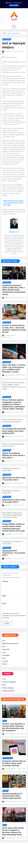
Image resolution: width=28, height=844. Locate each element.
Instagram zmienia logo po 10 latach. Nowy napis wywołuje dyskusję (14, 763)
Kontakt (4, 664)
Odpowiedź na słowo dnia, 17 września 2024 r (14, 478)
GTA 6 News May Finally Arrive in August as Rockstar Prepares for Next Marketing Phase (13, 831)
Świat (3, 646)
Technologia (5, 655)
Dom (3, 640)
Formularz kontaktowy (9, 682)
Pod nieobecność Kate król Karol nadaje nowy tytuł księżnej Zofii (14, 431)
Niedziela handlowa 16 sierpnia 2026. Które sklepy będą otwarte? (12, 796)
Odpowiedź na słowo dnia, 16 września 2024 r (14, 501)
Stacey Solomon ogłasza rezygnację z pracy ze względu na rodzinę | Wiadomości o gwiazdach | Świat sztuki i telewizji (13, 404)
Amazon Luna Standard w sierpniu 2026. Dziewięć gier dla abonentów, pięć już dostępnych (13, 727)
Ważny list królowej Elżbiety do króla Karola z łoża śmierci (13, 455)
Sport (3, 658)
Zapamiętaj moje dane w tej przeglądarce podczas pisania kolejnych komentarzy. (13, 616)
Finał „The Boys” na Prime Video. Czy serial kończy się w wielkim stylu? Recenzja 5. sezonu (14, 368)
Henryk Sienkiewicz (10, 297)
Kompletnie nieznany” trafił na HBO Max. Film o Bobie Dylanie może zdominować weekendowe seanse (14, 289)
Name (4, 596)
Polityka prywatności (8, 691)
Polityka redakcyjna (8, 688)
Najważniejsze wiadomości (10, 643)
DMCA (4, 685)
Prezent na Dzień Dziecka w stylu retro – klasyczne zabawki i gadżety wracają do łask (14, 328)
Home (4, 33)
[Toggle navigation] (14, 26)
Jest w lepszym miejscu (14, 33)
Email (4, 603)
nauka (4, 652)
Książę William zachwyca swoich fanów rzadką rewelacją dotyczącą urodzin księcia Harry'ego (13, 527)
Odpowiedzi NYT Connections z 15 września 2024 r (13, 553)
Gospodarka (5, 649)
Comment (5, 581)
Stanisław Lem (9, 51)
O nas (4, 679)
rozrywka (5, 661)
